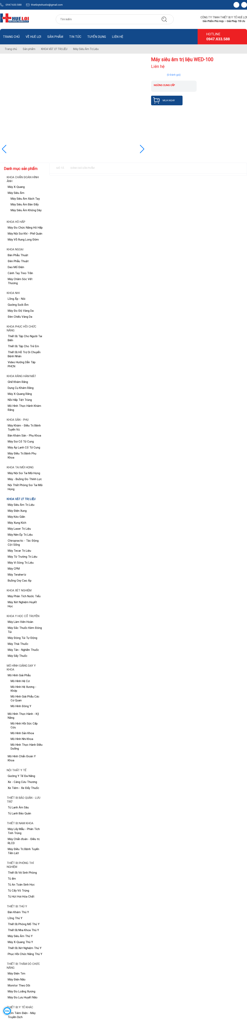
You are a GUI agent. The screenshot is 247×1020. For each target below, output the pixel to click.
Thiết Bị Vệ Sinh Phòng (22, 872)
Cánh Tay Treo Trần (20, 273)
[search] (164, 19)
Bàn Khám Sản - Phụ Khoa (24, 435)
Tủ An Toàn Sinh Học (21, 884)
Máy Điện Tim (16, 973)
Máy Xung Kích (17, 522)
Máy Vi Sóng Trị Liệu (21, 562)
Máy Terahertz (17, 574)
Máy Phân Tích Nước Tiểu (24, 596)
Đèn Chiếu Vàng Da (20, 316)
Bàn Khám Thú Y (18, 912)
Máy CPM (14, 568)
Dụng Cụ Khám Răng (21, 388)
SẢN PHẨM (55, 37)
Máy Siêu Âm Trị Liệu (21, 505)
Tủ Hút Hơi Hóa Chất (21, 896)
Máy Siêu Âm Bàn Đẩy (25, 204)
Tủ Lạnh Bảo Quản (19, 813)
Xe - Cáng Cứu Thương (22, 782)
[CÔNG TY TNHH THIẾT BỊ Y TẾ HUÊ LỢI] (14, 19)
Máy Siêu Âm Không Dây (26, 210)
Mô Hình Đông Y (21, 706)
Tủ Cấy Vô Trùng (18, 890)
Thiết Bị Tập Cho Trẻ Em (23, 346)
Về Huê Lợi (33, 37)
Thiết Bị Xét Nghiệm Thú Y (24, 948)
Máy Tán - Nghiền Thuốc (23, 650)
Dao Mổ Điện (16, 267)
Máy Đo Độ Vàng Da (21, 310)
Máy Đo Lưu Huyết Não (22, 997)
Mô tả (60, 168)
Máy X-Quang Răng (20, 394)
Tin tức (75, 37)
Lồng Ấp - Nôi (16, 299)
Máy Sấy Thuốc (17, 656)
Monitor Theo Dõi (19, 985)
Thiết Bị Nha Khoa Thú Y (23, 930)
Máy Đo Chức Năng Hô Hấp (25, 227)
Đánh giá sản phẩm (83, 168)
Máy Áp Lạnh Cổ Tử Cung (24, 447)
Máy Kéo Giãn (16, 516)
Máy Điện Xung (17, 511)
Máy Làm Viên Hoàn (20, 622)
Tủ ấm (12, 878)
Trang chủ (11, 37)
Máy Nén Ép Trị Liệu (20, 534)
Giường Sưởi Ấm (18, 305)
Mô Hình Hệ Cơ (20, 681)
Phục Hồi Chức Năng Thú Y (25, 954)
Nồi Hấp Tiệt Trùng (20, 400)
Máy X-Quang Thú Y (20, 942)
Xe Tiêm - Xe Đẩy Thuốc (23, 788)
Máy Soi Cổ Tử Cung (21, 441)
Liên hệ (117, 37)
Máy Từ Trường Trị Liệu (22, 556)
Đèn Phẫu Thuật (18, 261)
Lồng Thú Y (15, 918)
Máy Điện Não (16, 979)
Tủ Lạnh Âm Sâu (18, 807)
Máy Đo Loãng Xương (21, 991)
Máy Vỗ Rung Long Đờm (23, 239)
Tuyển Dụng (96, 37)
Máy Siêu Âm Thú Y (20, 936)
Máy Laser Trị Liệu (19, 528)
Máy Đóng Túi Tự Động (22, 638)
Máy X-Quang (16, 187)
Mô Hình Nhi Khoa (22, 739)
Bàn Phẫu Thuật (18, 255)
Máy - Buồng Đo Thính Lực (25, 479)
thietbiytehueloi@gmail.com (47, 4)
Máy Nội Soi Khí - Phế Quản (25, 233)
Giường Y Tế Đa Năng (21, 776)
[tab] (60, 168)
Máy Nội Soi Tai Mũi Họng (24, 473)
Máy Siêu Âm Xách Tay (25, 198)
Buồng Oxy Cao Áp (19, 580)
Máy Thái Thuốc (18, 644)
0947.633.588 (14, 4)
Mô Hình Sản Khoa (22, 733)
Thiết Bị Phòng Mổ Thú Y (24, 924)
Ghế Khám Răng (18, 382)
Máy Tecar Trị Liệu (19, 550)
